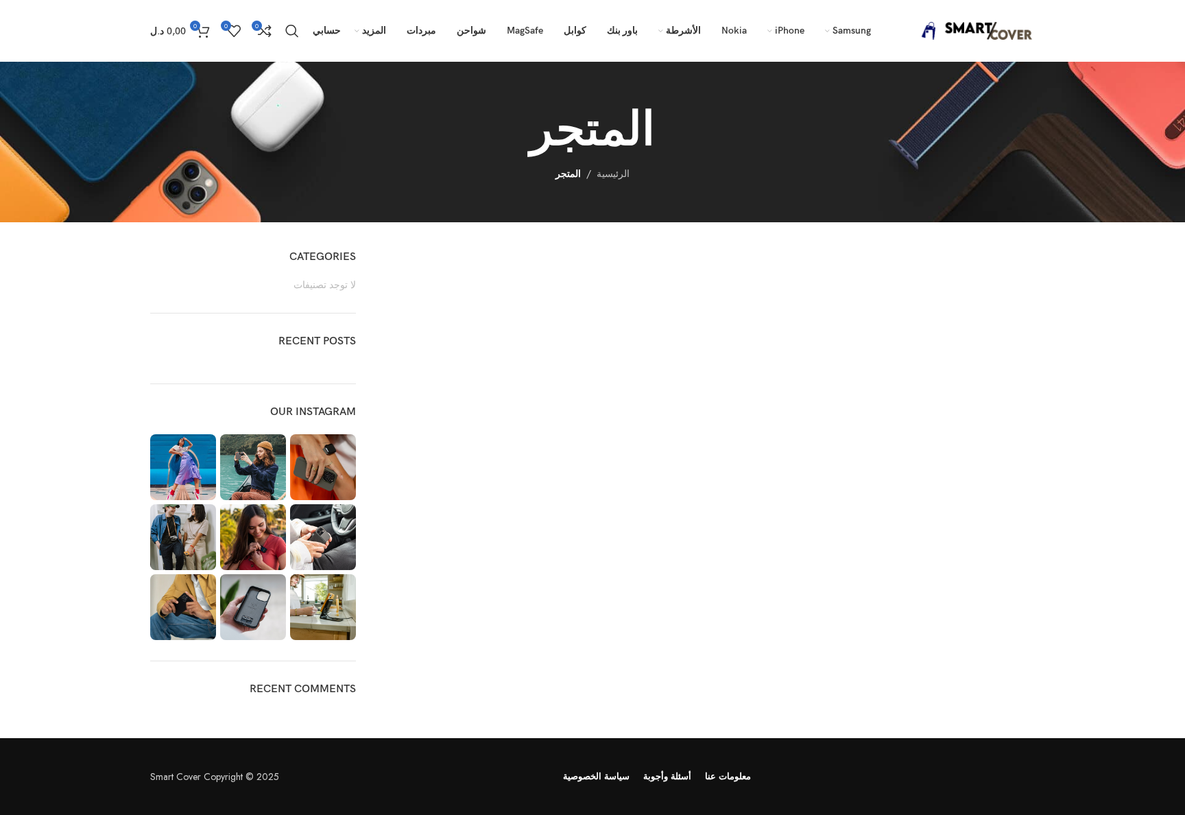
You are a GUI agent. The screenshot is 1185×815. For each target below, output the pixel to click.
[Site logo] (973, 29)
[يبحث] (292, 31)
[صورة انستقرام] (323, 467)
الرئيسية (613, 173)
